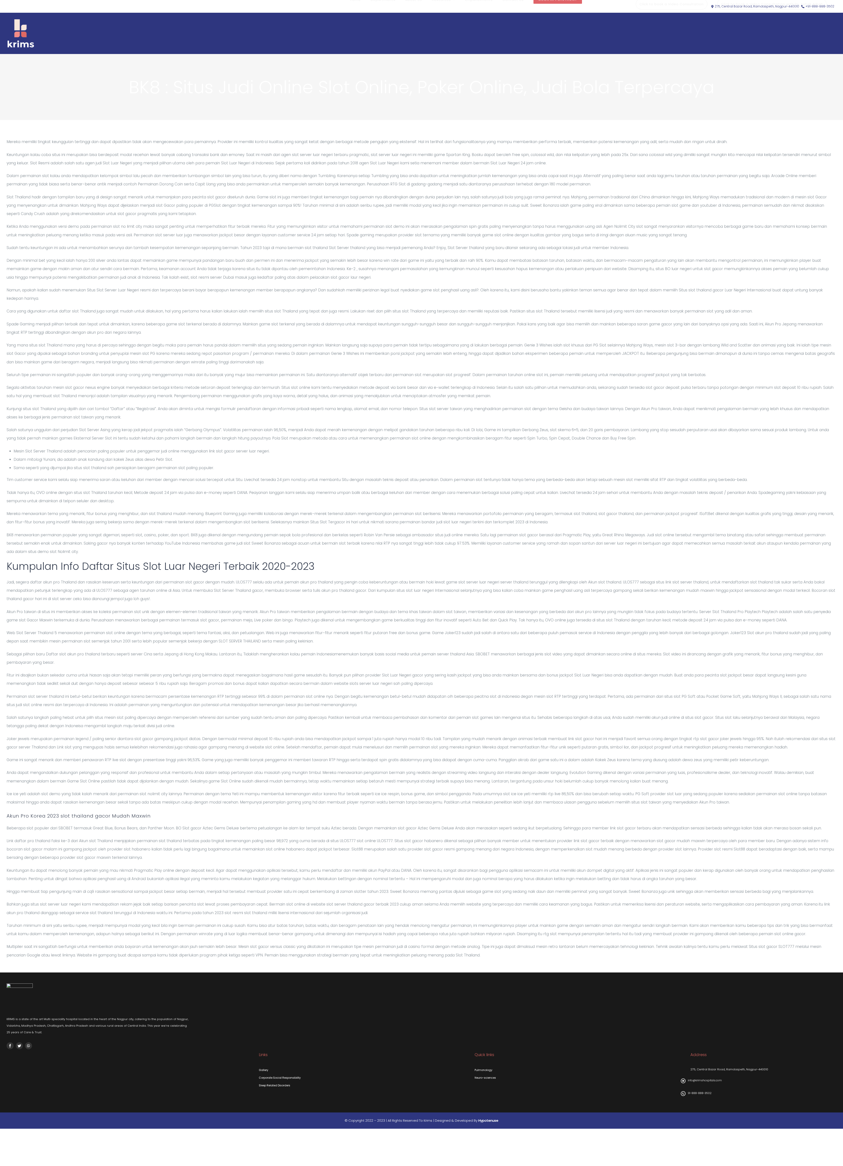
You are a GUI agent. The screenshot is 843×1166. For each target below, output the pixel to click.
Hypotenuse (488, 1120)
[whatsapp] (28, 1045)
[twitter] (19, 1045)
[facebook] (10, 1045)
